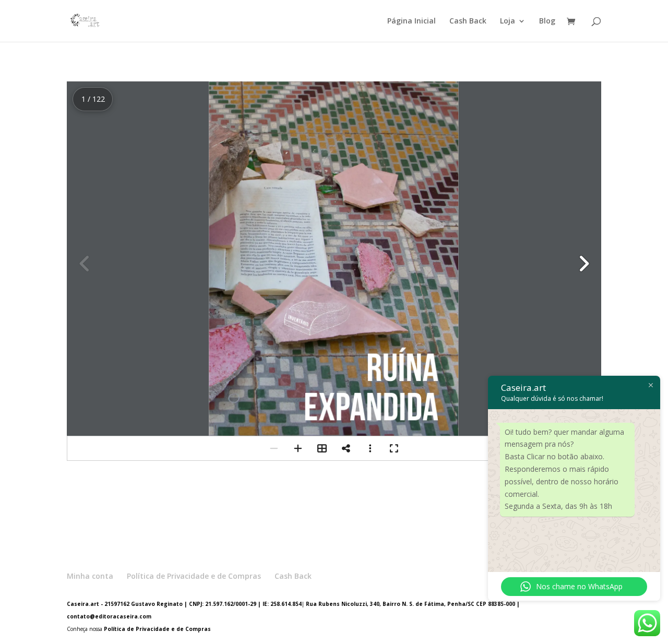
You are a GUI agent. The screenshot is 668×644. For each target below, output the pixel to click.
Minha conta (90, 576)
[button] (583, 263)
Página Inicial (411, 21)
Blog (547, 21)
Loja (507, 21)
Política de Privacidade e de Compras (194, 576)
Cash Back (467, 21)
